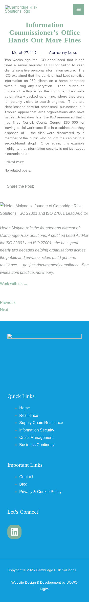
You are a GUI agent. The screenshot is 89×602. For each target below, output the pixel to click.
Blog (23, 484)
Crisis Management (36, 437)
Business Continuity (36, 445)
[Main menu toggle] (78, 9)
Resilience (28, 415)
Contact (26, 477)
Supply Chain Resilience (41, 423)
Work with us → (13, 284)
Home (24, 408)
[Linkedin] (14, 532)
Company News (63, 52)
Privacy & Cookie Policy (40, 492)
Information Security (36, 430)
